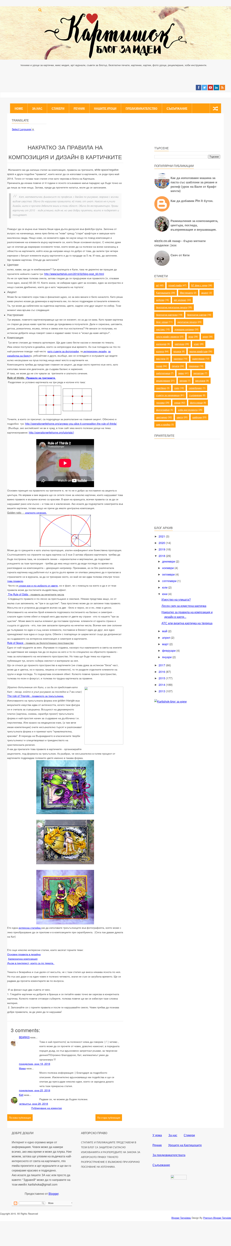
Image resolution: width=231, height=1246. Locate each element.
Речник (79, 108)
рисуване (200, 380)
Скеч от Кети (180, 255)
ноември (168, 568)
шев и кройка (163, 424)
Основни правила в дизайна (24, 954)
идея (205, 336)
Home (19, 108)
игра (190, 336)
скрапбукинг (195, 388)
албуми (160, 300)
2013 (162, 691)
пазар (159, 366)
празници (194, 366)
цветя (180, 417)
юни (165, 594)
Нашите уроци (105, 108)
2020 (162, 543)
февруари (169, 650)
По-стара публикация (108, 1117)
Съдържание (177, 108)
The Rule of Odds (18, 594)
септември (169, 581)
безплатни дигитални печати (171, 307)
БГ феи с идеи (199, 285)
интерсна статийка (30, 927)
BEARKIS (24, 1037)
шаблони (197, 417)
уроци (177, 402)
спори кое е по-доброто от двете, (38, 585)
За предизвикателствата (168, 1155)
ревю (181, 373)
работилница (163, 373)
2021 (162, 536)
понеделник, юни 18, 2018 (34, 1064)
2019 (162, 549)
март (165, 644)
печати (175, 366)
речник (183, 380)
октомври (168, 574)
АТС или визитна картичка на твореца (187, 623)
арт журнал (180, 300)
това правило (15, 581)
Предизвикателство (141, 108)
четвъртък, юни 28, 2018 (33, 1103)
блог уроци (162, 322)
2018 (162, 556)
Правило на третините (40, 378)
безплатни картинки (167, 314)
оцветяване (198, 358)
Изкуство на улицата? (176, 599)
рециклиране (163, 380)
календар (161, 344)
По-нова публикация (20, 1117)
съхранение (195, 395)
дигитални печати (187, 322)
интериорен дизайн (95, 351)
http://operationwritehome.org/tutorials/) (51, 432)
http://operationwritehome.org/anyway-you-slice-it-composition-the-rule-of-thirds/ (71, 423)
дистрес (160, 329)
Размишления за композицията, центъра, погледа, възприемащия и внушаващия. (194, 225)
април (166, 637)
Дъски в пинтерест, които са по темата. (31, 963)
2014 (162, 685)
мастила (160, 358)
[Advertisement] (181, 497)
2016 (162, 672)
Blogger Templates (181, 1217)
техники (160, 402)
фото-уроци (196, 402)
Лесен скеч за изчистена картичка (184, 606)
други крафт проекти (167, 336)
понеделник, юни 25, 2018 (34, 1090)
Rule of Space (15, 643)
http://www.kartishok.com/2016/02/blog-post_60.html (74, 274)
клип (196, 344)
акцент (204, 292)
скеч (176, 388)
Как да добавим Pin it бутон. (192, 201)
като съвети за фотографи (63, 351)
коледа (160, 351)
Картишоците (163, 292)
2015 (162, 678)
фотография (163, 409)
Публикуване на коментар (46, 1108)
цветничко (161, 417)
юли (165, 587)
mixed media (175, 285)
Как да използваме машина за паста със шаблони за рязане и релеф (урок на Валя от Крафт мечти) (194, 184)
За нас (37, 108)
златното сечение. (36, 512)
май (165, 631)
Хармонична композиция (23, 958)
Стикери (58, 108)
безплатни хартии (196, 314)
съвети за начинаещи (168, 395)
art (157, 285)
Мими (22, 1068)
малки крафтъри (198, 351)
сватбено (161, 388)
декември (169, 561)
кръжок (177, 351)
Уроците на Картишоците (185, 1145)
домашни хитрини (184, 329)
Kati (21, 1095)
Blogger (53, 1193)
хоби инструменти (188, 409)
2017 (162, 665)
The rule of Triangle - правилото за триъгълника (35, 696)
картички (179, 344)
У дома (157, 1135)
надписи (178, 358)
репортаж (198, 373)
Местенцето (186, 292)
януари (167, 657)
